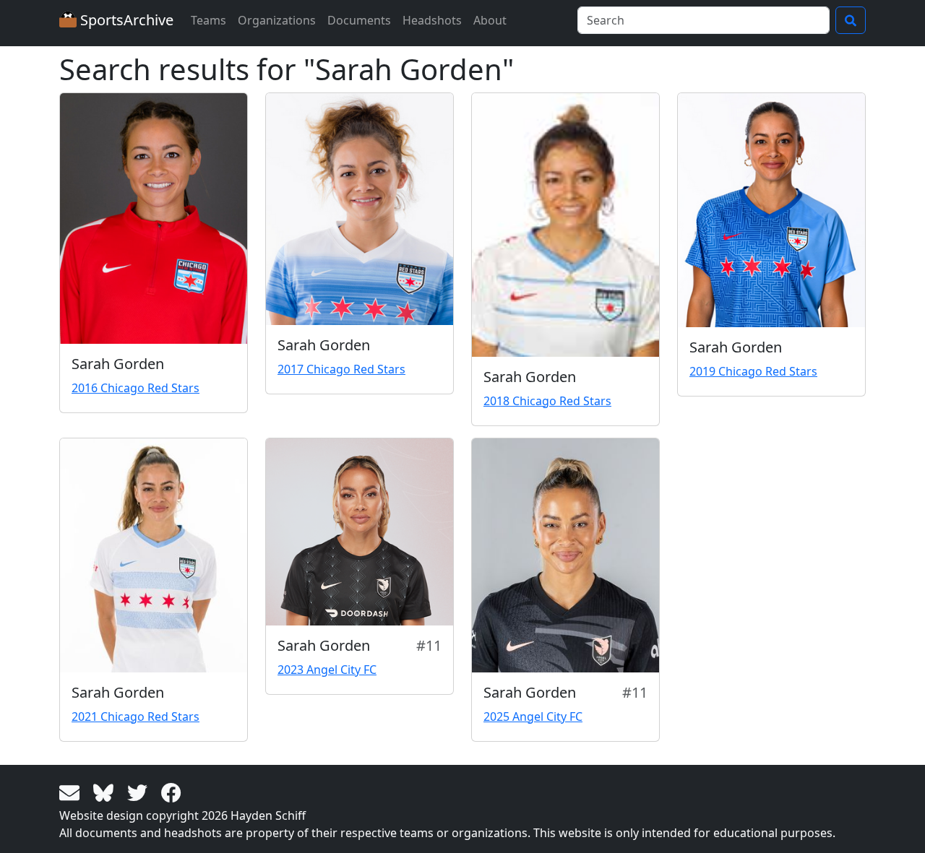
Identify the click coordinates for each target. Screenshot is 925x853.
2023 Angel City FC (327, 669)
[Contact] (72, 791)
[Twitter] (139, 791)
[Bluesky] (106, 791)
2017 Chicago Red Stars (341, 369)
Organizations (277, 20)
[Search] (850, 20)
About (490, 20)
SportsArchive (125, 20)
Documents (359, 20)
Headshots (432, 20)
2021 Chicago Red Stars (135, 716)
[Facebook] (171, 791)
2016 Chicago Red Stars (135, 388)
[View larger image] (153, 218)
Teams (208, 20)
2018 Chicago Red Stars (547, 401)
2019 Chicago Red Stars (753, 371)
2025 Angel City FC (532, 716)
